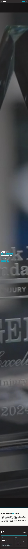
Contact (23, 1)
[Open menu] (26, 1)
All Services (24, 532)
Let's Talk (3, 261)
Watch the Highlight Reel (13, 261)
